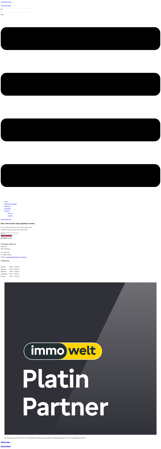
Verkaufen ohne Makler (10, 204)
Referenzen (7, 206)
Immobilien (7, 208)
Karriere (10, 213)
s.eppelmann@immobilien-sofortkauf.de (15, 257)
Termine (10, 215)
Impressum (5, 442)
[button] (80, 106)
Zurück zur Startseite (6, 235)
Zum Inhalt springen (6, 2)
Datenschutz (6, 446)
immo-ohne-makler (6, 5)
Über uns (6, 211)
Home (6, 201)
